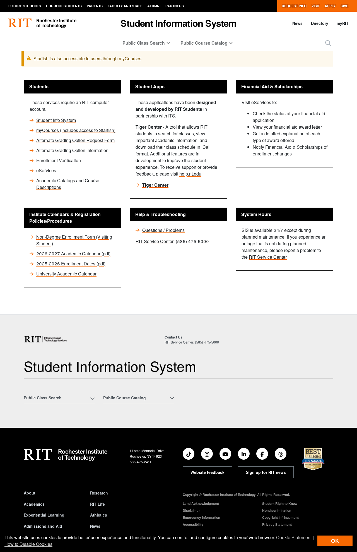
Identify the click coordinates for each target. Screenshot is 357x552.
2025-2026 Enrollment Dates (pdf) (70, 263)
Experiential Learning (44, 515)
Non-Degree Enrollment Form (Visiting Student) (74, 240)
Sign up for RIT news (266, 472)
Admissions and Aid (43, 526)
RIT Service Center (154, 241)
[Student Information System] (46, 339)
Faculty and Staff (125, 5)
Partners (174, 5)
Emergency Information (201, 517)
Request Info (294, 5)
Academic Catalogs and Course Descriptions (67, 183)
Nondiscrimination (276, 510)
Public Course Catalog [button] (204, 43)
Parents (95, 5)
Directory (319, 23)
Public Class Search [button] (143, 43)
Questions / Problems (163, 230)
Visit (316, 5)
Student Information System (178, 23)
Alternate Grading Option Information (72, 150)
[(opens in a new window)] (188, 454)
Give (344, 5)
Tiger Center (155, 185)
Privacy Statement (277, 524)
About (29, 493)
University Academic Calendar (66, 273)
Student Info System (56, 120)
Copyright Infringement (280, 517)
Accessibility (193, 524)
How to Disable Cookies (28, 544)
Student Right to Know (279, 503)
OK (335, 540)
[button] (328, 42)
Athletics (98, 515)
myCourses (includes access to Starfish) (75, 130)
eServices (46, 170)
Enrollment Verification (58, 160)
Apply (330, 5)
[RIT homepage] (42, 23)
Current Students (64, 5)
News (297, 23)
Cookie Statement (294, 537)
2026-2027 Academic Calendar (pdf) (73, 253)
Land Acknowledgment (201, 503)
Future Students (24, 5)
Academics (34, 504)
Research (99, 493)
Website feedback (207, 472)
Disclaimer (191, 510)
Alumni (153, 5)
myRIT (343, 23)
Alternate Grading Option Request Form (75, 140)
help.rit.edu (190, 174)
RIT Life (97, 504)
